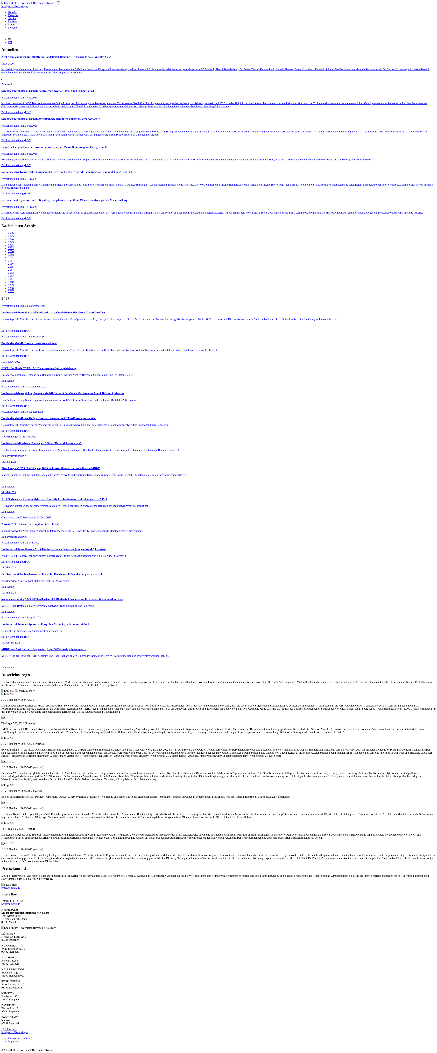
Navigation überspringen (14, 6)
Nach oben (10, 1029)
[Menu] (58, 3)
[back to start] (28, 3)
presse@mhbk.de (10, 887)
